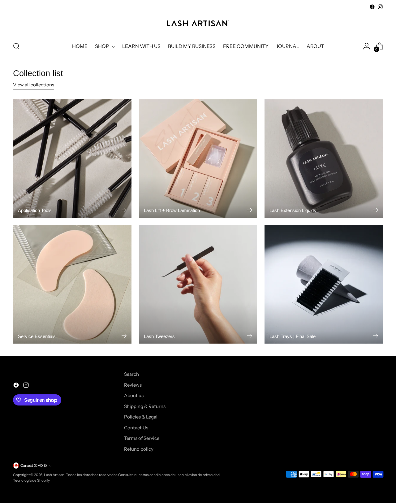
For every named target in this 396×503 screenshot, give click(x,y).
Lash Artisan (54, 475)
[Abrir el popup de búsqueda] (16, 46)
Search (131, 374)
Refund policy (138, 449)
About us (134, 395)
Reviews (133, 385)
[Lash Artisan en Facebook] (372, 7)
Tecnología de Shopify (31, 480)
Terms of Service (141, 438)
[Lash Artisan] (198, 23)
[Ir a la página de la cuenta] (366, 46)
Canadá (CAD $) (33, 465)
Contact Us (136, 428)
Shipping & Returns (145, 406)
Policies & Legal (140, 417)
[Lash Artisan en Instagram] (380, 7)
